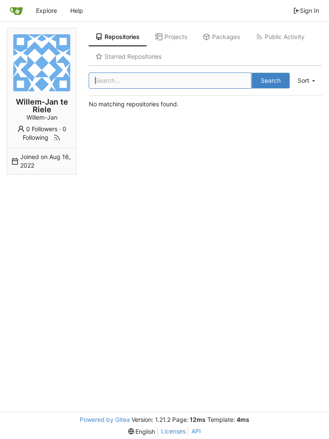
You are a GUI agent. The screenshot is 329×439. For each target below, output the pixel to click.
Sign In (309, 10)
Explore (46, 10)
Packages (226, 36)
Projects (175, 36)
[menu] (307, 80)
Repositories (122, 36)
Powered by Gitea (105, 419)
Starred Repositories (133, 56)
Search (271, 80)
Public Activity (285, 36)
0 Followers (41, 128)
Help (76, 10)
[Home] (16, 10)
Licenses (173, 431)
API (196, 431)
